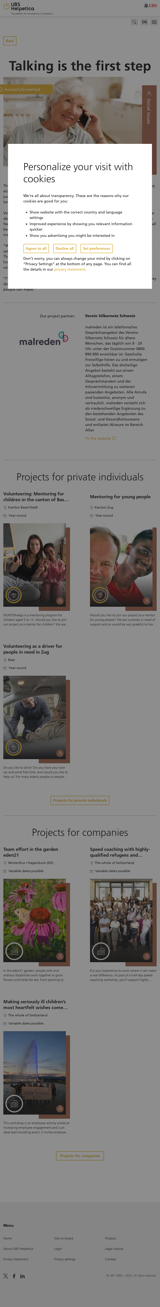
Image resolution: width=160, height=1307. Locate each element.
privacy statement (69, 269)
